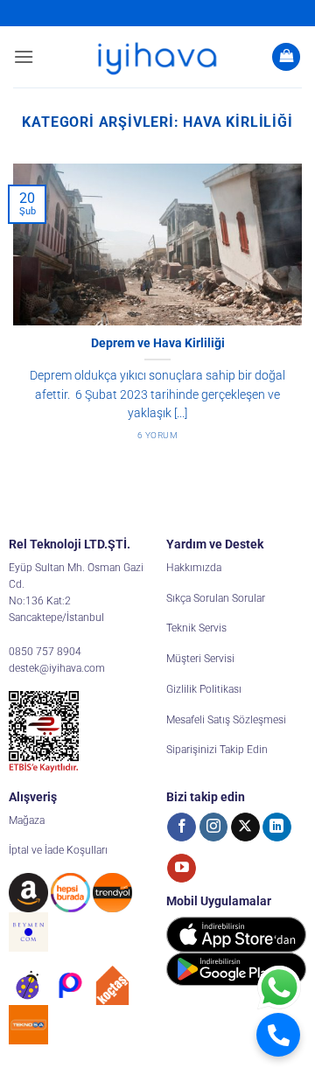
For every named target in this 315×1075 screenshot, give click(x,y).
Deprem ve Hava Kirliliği (158, 343)
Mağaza (27, 820)
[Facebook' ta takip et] (181, 827)
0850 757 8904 (45, 652)
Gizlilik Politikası (204, 689)
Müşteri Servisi (200, 659)
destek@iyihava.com (57, 668)
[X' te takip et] (245, 827)
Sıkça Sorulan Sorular (215, 598)
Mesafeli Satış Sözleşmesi (226, 720)
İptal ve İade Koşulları (58, 850)
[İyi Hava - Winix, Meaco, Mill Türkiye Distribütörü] (157, 56)
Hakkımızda (193, 568)
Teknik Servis (196, 628)
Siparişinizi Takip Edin (217, 749)
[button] (23, 56)
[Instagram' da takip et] (214, 827)
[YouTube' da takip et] (181, 868)
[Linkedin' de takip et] (276, 827)
